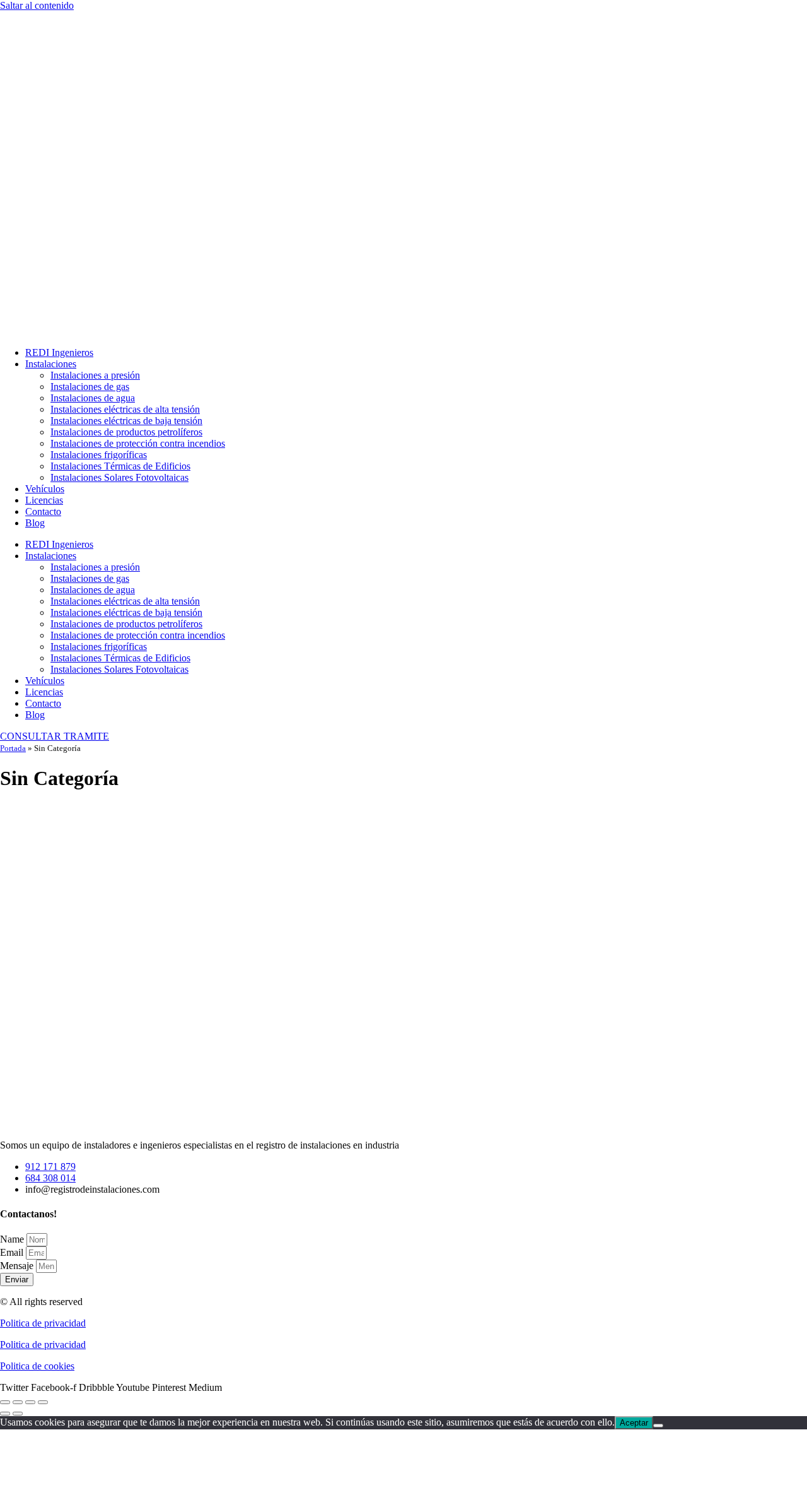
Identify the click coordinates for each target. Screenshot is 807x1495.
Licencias (44, 500)
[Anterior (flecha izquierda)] (5, 1413)
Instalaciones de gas (89, 386)
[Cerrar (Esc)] (43, 1402)
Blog (35, 522)
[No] (658, 1425)
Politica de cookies (37, 1366)
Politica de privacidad (43, 1323)
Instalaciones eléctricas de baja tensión (126, 420)
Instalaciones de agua (92, 398)
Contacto (43, 511)
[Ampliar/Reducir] (5, 1402)
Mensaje (18, 1265)
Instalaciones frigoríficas (98, 454)
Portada (13, 748)
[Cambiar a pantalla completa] (18, 1402)
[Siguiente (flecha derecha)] (18, 1413)
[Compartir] (30, 1402)
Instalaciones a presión (95, 375)
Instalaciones (50, 363)
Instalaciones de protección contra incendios (137, 443)
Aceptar (634, 1422)
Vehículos (44, 488)
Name (13, 1239)
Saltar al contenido (37, 5)
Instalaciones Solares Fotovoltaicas (119, 477)
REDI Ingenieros (59, 352)
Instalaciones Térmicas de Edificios (120, 466)
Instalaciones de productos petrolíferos (126, 432)
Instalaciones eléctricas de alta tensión (125, 409)
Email (13, 1252)
